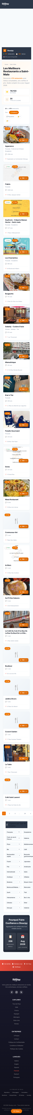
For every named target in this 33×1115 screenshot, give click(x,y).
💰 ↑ (19, 116)
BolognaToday (13, 1095)
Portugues (16, 1077)
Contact (16, 1039)
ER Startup (21, 1095)
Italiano (16, 1061)
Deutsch (16, 1074)
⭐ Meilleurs (13, 112)
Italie (16, 1007)
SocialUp (29, 1095)
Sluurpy (16, 1023)
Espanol (16, 1067)
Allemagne (16, 1017)
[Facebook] (12, 992)
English (16, 1064)
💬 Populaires (10, 116)
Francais (16, 1070)
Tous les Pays (16, 1004)
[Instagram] (16, 992)
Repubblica (7, 1092)
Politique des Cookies (16, 1049)
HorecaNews (24, 1092)
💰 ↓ (7, 120)
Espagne (16, 1014)
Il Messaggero (15, 1092)
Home (6, 64)
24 (25, 813)
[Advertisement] (16, 27)
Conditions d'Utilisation (16, 1045)
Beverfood (4, 1095)
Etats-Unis (16, 1020)
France (16, 1010)
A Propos (16, 1035)
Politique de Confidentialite (17, 1042)
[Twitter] (21, 992)
